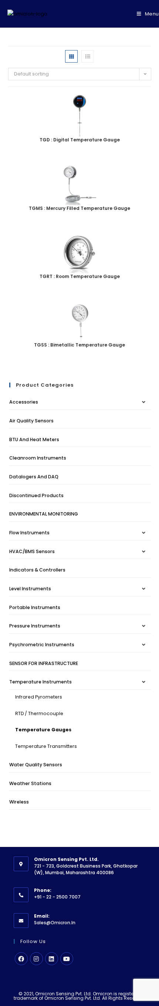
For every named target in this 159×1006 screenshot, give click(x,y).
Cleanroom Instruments (37, 458)
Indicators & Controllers (37, 570)
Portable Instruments (34, 607)
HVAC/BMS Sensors (32, 551)
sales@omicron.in (54, 922)
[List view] (87, 56)
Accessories (23, 402)
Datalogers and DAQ (33, 477)
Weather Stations (30, 783)
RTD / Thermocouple (39, 713)
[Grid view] (71, 56)
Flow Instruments (29, 533)
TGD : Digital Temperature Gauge (80, 140)
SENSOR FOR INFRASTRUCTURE (43, 663)
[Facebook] (21, 958)
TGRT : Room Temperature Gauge (80, 276)
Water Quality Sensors (35, 764)
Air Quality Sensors (31, 421)
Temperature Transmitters (46, 746)
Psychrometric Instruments (41, 644)
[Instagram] (36, 958)
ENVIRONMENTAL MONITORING (43, 514)
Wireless (19, 802)
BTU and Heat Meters (34, 439)
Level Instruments (30, 588)
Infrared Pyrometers (38, 697)
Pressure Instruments (34, 626)
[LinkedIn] (51, 958)
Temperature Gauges (43, 730)
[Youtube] (66, 958)
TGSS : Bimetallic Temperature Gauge (79, 345)
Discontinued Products (36, 495)
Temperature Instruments (40, 682)
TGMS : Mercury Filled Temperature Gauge (79, 208)
